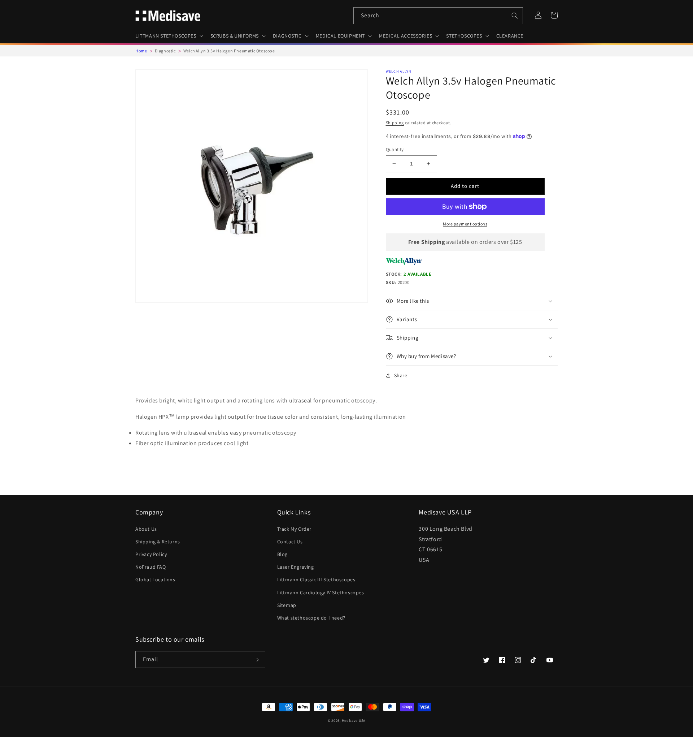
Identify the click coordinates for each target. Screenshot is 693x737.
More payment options (465, 224)
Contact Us (290, 541)
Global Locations (155, 579)
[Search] (515, 15)
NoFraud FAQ (150, 567)
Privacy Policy (151, 554)
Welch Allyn (398, 71)
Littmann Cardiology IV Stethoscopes (320, 592)
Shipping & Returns (157, 541)
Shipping (395, 122)
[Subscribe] (256, 660)
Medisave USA (353, 720)
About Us (146, 529)
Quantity (395, 149)
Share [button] (400, 375)
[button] (168, 35)
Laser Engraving (295, 567)
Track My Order (294, 529)
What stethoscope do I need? (311, 618)
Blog (282, 554)
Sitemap (286, 605)
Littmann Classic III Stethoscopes (316, 579)
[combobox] (438, 16)
